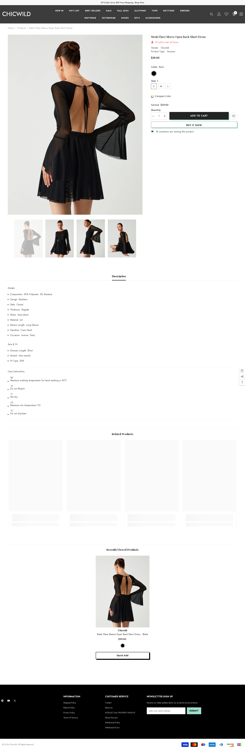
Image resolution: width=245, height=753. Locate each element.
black (123, 645)
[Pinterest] (2, 701)
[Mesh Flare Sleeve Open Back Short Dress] (122, 591)
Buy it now (194, 125)
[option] (75, 125)
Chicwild (165, 47)
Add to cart (198, 115)
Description (119, 276)
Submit (194, 710)
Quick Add (122, 655)
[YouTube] (9, 701)
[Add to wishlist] (233, 116)
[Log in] (219, 14)
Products (21, 28)
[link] (36, 519)
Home (11, 28)
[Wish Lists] (226, 14)
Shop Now (139, 2)
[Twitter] (15, 701)
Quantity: (156, 110)
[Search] (211, 14)
